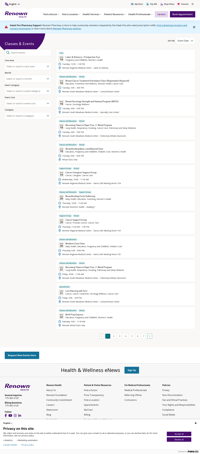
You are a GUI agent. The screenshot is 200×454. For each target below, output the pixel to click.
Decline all (179, 439)
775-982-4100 (11, 398)
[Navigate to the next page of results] (149, 336)
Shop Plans (169, 4)
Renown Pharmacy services (67, 28)
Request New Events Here (22, 355)
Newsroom (52, 409)
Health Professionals (139, 14)
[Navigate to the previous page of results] (101, 336)
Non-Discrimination (172, 395)
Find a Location (70, 14)
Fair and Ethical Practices (174, 399)
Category (9, 110)
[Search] (192, 4)
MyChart (139, 4)
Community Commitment (59, 399)
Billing (87, 414)
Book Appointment (183, 14)
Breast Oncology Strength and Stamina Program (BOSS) (92, 101)
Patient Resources (114, 14)
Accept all (179, 434)
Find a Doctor (50, 14)
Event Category (12, 85)
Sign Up (132, 370)
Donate (184, 4)
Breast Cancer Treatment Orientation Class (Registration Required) (97, 80)
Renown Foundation (56, 395)
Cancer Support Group (76, 219)
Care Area (9, 60)
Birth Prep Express (74, 314)
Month (8, 73)
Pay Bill (153, 4)
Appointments (91, 404)
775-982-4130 (11, 405)
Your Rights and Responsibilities (178, 404)
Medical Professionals (135, 390)
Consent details (10, 445)
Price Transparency (94, 395)
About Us (51, 390)
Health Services (91, 14)
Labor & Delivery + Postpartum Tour (82, 57)
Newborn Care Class (75, 243)
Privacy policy (27, 445)
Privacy (166, 390)
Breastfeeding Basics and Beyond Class (84, 148)
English (6, 423)
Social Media (168, 414)
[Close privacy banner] (196, 423)
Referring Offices (133, 395)
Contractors (130, 399)
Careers (161, 14)
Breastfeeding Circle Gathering (80, 196)
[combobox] (28, 52)
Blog (48, 414)
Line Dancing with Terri (76, 290)
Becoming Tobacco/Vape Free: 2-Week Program (88, 125)
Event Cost (10, 97)
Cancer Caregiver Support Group (81, 172)
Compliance (168, 409)
